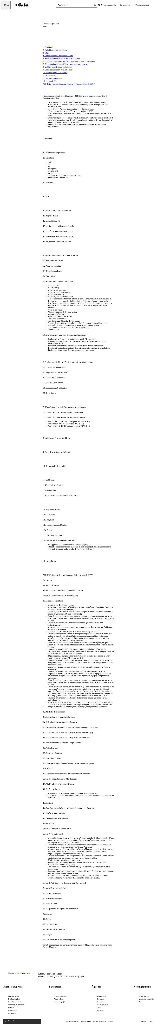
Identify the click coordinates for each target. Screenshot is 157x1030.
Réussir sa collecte (13, 996)
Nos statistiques (101, 1002)
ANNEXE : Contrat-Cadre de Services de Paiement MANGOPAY (69, 84)
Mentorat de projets (59, 1002)
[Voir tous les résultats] (95, 5)
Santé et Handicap (144, 996)
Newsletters (100, 1010)
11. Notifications (49, 75)
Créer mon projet (142, 5)
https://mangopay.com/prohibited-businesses (90, 636)
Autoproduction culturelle (146, 999)
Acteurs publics (58, 999)
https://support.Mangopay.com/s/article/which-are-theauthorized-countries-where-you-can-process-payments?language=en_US (79, 657)
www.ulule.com (54, 107)
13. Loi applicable (50, 81)
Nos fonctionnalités (14, 999)
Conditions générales (72, 1021)
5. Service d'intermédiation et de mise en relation (61, 58)
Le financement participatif (16, 1005)
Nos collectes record (102, 1005)
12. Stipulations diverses (52, 78)
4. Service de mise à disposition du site (58, 56)
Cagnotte (10, 1007)
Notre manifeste (101, 996)
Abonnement (12, 1013)
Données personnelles (99, 1021)
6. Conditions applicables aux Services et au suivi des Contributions (69, 61)
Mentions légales (86, 1021)
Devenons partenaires (60, 996)
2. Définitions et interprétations (55, 50)
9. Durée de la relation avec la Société (57, 70)
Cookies (111, 1021)
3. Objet (46, 53)
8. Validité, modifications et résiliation (57, 67)
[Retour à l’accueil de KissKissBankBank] (20, 5)
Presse (98, 1007)
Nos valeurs (100, 999)
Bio (140, 1002)
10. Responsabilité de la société (55, 73)
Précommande (12, 1010)
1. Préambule (48, 47)
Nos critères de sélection (15, 1002)
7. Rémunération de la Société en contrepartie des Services (65, 64)
